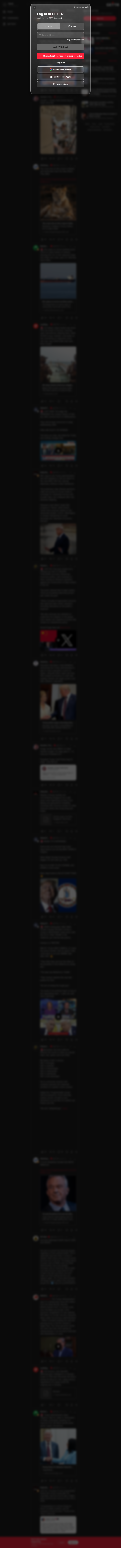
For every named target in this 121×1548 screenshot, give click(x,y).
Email (50, 26)
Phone (73, 26)
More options (62, 84)
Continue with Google (62, 69)
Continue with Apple (62, 77)
